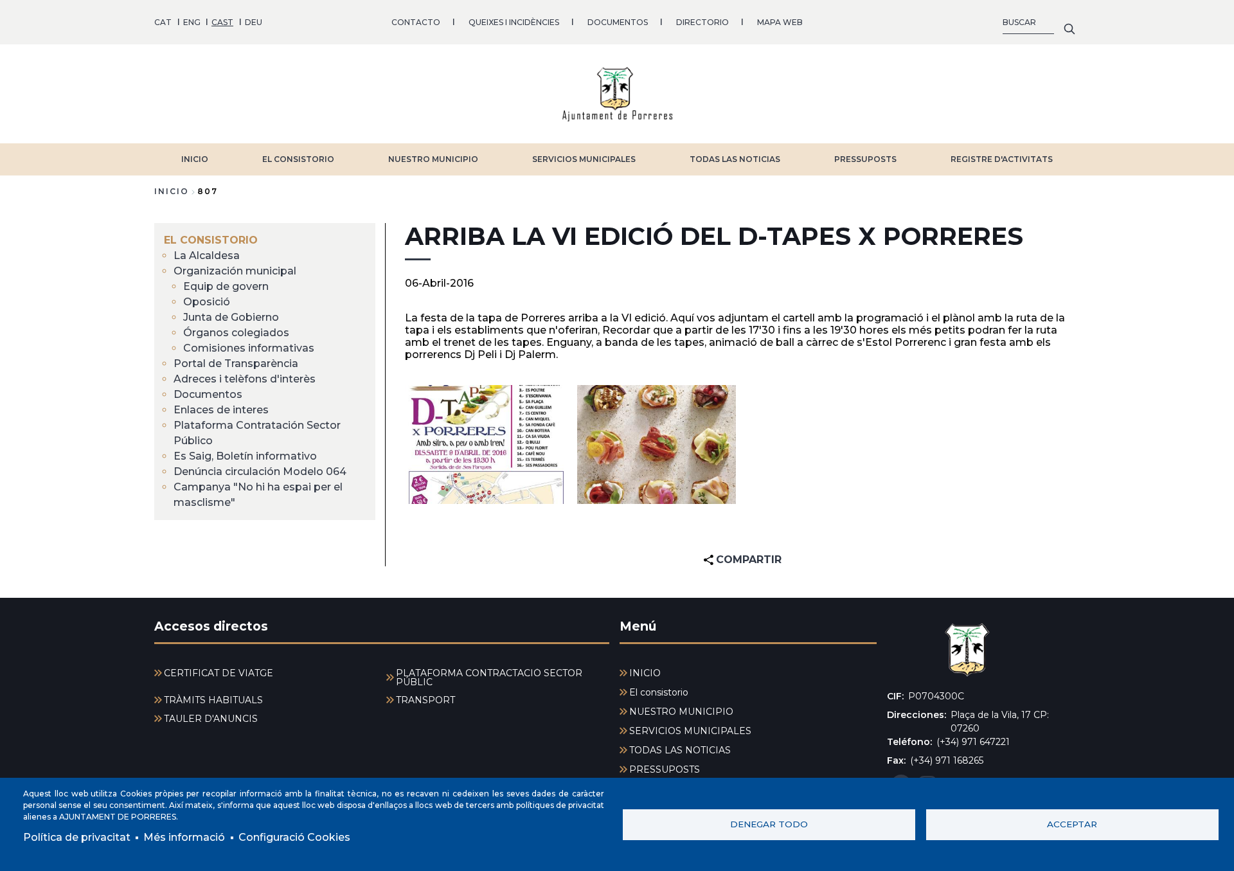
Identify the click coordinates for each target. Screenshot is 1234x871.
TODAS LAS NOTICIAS (735, 159)
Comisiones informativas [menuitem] (248, 348)
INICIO (194, 159)
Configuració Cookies (294, 837)
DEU (253, 22)
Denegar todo (769, 824)
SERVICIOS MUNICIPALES (584, 159)
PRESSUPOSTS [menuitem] (664, 769)
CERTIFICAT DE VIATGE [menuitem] (218, 673)
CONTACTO (415, 22)
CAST (222, 22)
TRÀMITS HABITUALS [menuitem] (213, 700)
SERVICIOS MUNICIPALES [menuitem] (690, 730)
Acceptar (1072, 824)
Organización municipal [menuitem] (235, 271)
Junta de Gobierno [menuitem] (231, 317)
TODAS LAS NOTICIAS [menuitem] (680, 750)
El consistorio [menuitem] (211, 240)
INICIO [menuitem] (645, 673)
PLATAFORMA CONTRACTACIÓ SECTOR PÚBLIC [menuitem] (489, 678)
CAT (163, 22)
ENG (192, 22)
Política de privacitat (76, 837)
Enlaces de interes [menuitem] (221, 410)
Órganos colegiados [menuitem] (236, 333)
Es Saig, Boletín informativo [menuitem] (245, 456)
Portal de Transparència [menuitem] (236, 363)
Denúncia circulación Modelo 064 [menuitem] (260, 471)
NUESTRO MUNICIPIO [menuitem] (681, 711)
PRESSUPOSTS (865, 159)
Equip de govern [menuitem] (226, 286)
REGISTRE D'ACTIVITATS (1002, 159)
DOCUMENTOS (617, 22)
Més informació (184, 837)
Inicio (171, 191)
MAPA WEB (780, 22)
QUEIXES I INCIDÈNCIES (514, 22)
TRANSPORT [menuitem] (425, 700)
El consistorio (298, 159)
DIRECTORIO (702, 22)
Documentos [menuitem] (208, 394)
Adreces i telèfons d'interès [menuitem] (245, 379)
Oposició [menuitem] (206, 302)
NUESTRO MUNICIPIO (433, 159)
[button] (484, 444)
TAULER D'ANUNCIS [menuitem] (211, 718)
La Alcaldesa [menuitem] (207, 255)
